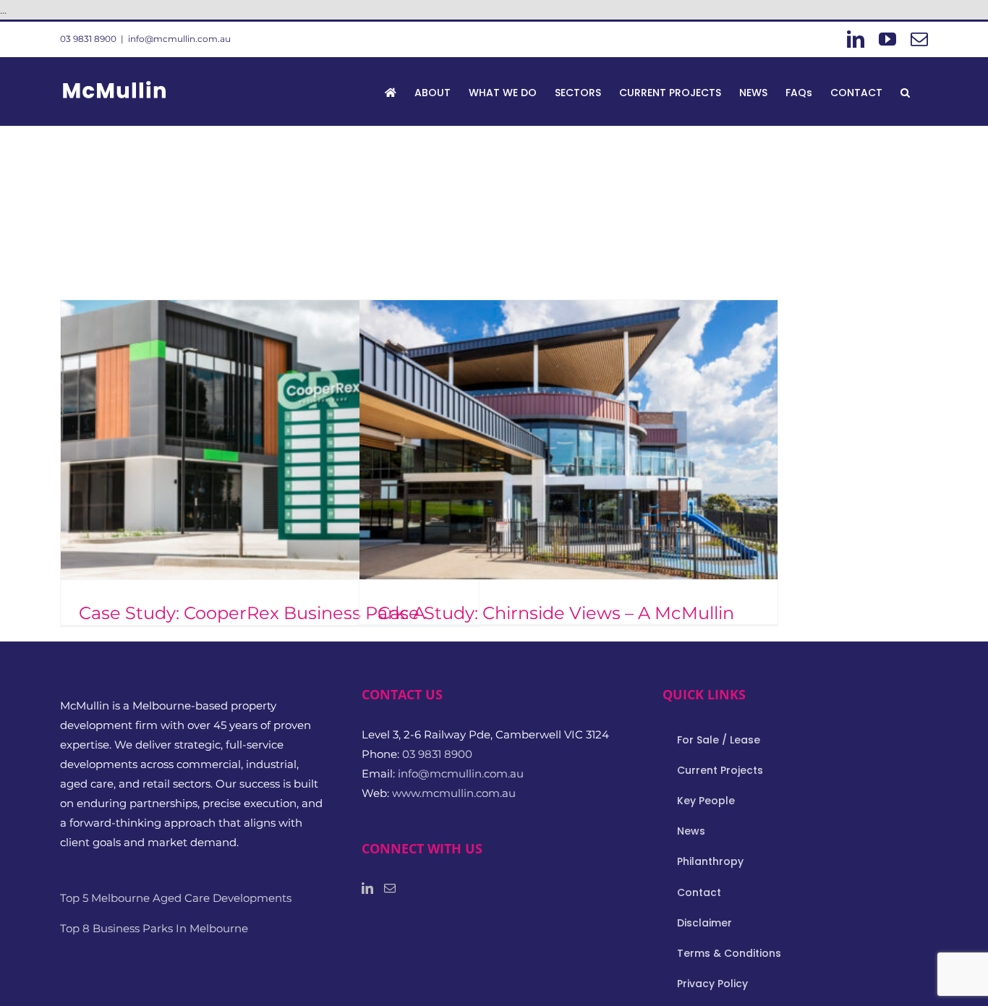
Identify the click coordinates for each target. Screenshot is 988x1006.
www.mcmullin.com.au (454, 793)
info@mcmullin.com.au (179, 38)
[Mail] (390, 888)
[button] (905, 91)
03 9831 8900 (88, 38)
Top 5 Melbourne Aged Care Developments (175, 898)
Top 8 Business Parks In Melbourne (154, 928)
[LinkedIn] (367, 888)
